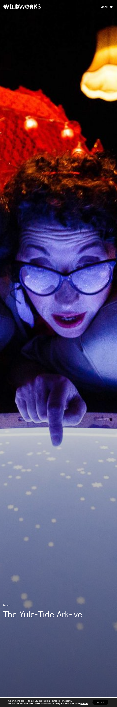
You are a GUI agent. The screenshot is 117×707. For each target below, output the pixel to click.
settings (84, 703)
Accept (100, 702)
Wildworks (22, 7)
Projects (7, 605)
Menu (104, 7)
